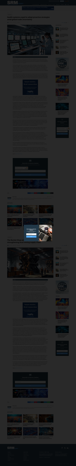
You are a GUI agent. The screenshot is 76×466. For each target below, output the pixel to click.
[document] (38, 233)
